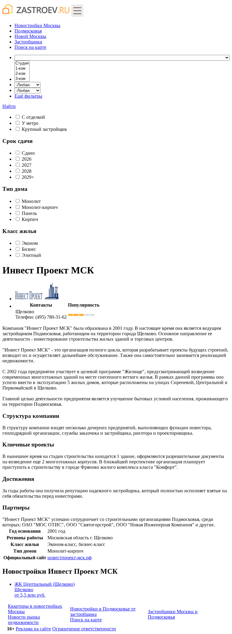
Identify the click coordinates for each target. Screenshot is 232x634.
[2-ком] (22, 73)
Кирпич (30, 219)
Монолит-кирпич (40, 207)
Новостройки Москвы (37, 25)
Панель (29, 213)
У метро (30, 123)
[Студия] (22, 63)
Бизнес (29, 249)
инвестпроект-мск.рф (69, 557)
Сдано (28, 153)
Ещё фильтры (28, 96)
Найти (9, 106)
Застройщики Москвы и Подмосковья (173, 614)
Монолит (31, 201)
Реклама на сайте (33, 628)
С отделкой (33, 117)
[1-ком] (22, 68)
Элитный (31, 255)
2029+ (28, 177)
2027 (26, 165)
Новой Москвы (30, 36)
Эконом (30, 243)
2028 (26, 171)
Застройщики (28, 41)
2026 (26, 159)
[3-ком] (22, 78)
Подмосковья (28, 30)
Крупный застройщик (44, 129)
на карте (30, 47)
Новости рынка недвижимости (24, 619)
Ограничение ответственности (84, 628)
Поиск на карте (86, 619)
